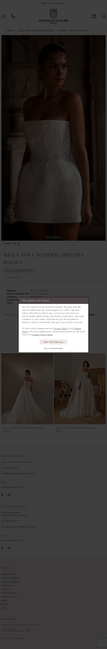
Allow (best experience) (53, 342)
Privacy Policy (61, 328)
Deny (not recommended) (53, 348)
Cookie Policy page (42, 334)
